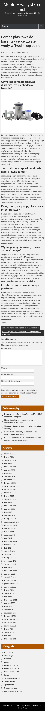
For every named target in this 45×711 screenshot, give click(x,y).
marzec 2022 (9, 603)
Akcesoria (8, 652)
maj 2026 (8, 463)
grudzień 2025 (10, 479)
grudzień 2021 (10, 613)
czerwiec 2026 (10, 460)
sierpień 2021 (10, 626)
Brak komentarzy (25, 52)
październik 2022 (11, 583)
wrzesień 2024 (10, 525)
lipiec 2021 (9, 629)
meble (6, 662)
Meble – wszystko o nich (22, 7)
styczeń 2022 (9, 609)
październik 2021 (11, 619)
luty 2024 (8, 548)
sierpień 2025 (10, 492)
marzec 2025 (9, 509)
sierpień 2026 (10, 454)
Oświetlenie (9, 681)
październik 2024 (12, 522)
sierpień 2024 (10, 528)
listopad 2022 (10, 580)
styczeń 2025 (9, 515)
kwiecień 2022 (10, 600)
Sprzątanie (9, 684)
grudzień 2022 (10, 577)
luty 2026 (8, 473)
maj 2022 (8, 596)
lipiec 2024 (9, 531)
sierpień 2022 (10, 587)
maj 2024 (8, 538)
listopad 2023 (10, 557)
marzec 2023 (9, 574)
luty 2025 (8, 512)
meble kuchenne (11, 671)
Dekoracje (8, 655)
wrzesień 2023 (10, 561)
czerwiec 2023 (10, 564)
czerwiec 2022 (10, 593)
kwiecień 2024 (10, 541)
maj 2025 (8, 502)
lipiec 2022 (9, 590)
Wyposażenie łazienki (14, 691)
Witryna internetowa (10, 381)
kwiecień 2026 (10, 467)
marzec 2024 (9, 544)
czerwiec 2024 (10, 535)
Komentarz (6, 348)
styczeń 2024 (9, 551)
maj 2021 (8, 635)
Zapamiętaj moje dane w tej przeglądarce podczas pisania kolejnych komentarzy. (19, 391)
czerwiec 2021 (10, 632)
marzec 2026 (9, 470)
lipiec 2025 (9, 496)
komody (7, 659)
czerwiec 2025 (10, 499)
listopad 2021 (10, 616)
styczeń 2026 (9, 476)
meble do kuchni (11, 665)
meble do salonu (11, 668)
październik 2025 (11, 486)
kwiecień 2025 (10, 505)
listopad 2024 (10, 518)
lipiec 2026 (9, 457)
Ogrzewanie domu (12, 678)
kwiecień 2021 (10, 639)
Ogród (3, 322)
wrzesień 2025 (10, 489)
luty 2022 (8, 606)
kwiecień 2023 (10, 570)
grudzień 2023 (10, 554)
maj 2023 (8, 567)
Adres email (7, 374)
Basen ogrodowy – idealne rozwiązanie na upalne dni (21, 332)
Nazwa (5, 368)
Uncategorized (10, 688)
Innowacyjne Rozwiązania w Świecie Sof (20, 328)
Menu (5, 26)
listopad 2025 (10, 483)
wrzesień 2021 (10, 622)
